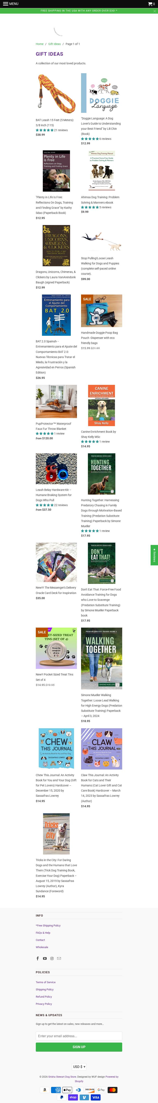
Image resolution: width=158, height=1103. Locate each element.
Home (39, 44)
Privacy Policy (44, 1003)
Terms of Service (46, 982)
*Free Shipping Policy (48, 925)
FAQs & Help (43, 932)
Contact (40, 940)
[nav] (10, 4)
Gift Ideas (54, 44)
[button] (45, 130)
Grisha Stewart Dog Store (62, 1076)
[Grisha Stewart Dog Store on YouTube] (45, 958)
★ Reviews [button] (154, 555)
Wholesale (42, 947)
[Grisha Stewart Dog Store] (79, 28)
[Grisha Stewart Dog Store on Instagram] (52, 958)
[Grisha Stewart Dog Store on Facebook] (38, 958)
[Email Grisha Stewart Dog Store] (59, 958)
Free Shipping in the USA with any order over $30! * (79, 10)
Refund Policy (44, 996)
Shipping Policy (44, 989)
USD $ (79, 1066)
